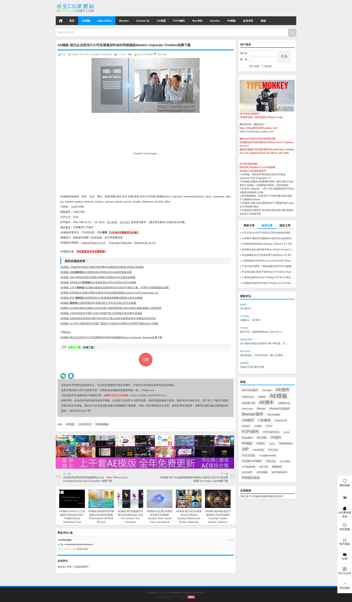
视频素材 (277, 466)
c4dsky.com (147, 390)
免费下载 (88, 347)
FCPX (269, 426)
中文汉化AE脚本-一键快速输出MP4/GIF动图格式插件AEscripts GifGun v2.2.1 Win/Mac (268, 266)
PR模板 (231, 20)
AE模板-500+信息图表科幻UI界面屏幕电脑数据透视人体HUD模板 (101, 297)
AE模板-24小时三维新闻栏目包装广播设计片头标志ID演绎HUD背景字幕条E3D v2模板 (109, 323)
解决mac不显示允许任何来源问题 (257, 138)
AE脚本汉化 (284, 403)
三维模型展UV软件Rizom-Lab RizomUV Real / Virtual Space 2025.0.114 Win (268, 260)
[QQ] (71, 376)
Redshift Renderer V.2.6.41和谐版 (257, 167)
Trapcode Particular (120, 242)
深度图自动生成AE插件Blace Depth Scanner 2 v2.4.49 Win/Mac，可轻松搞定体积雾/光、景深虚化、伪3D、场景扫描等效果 (268, 249)
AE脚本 (266, 402)
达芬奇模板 (261, 472)
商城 (263, 20)
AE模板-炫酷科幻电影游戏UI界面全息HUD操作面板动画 (96, 272)
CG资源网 (255, 496)
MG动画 (261, 437)
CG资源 (161, 20)
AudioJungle (247, 409)
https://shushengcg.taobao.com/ (257, 131)
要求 (65, 227)
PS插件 (260, 443)
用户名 (243, 53)
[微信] (63, 376)
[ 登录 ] (69, 566)
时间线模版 (102, 424)
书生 (63, 54)
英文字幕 (264, 467)
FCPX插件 (179, 20)
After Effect (105, 20)
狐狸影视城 (267, 496)
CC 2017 (125, 222)
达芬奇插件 (247, 472)
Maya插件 (247, 437)
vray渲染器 (258, 450)
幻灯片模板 (285, 461)
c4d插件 (248, 420)
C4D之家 (244, 496)
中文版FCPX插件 (252, 461)
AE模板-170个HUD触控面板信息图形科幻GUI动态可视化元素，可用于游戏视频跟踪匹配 (114, 287)
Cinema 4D (281, 420)
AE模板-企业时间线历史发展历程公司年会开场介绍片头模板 (98, 302)
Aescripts (267, 390)
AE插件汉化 (248, 397)
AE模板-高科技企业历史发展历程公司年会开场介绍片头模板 (98, 282)
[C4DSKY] (75, 4)
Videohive (285, 443)
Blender (124, 20)
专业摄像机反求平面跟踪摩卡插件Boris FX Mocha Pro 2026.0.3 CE (268, 255)
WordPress (199, 592)
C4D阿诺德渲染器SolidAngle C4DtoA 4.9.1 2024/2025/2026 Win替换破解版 (268, 243)
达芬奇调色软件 (279, 472)
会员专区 (248, 20)
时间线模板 (106, 54)
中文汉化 (273, 449)
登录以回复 (82, 549)
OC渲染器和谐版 (248, 163)
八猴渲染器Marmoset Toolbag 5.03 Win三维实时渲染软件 (268, 277)
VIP (245, 449)
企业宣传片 (85, 424)
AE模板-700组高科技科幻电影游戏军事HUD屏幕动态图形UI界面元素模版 (102, 267)
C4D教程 (264, 420)
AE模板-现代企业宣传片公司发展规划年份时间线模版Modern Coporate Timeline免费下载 (111, 337)
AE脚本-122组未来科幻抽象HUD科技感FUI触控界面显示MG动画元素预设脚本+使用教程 (110, 308)
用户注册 (254, 66)
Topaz (272, 444)
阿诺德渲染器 (251, 477)
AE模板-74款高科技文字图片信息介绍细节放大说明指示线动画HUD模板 (101, 313)
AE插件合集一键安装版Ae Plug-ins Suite (261, 117)
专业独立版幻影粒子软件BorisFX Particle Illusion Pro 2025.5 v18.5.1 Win (268, 271)
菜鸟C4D (278, 496)
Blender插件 (252, 414)
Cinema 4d (142, 20)
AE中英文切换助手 (250, 113)
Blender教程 (274, 414)
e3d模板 (258, 426)
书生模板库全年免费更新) (91, 251)
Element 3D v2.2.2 (145, 242)
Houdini (215, 20)
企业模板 (95, 54)
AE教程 (261, 397)
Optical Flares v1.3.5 (94, 242)
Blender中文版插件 (280, 408)
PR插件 (276, 437)
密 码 (243, 59)
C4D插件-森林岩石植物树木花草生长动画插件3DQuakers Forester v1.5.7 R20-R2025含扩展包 (268, 238)
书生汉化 (271, 461)
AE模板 (86, 20)
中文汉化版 (248, 455)
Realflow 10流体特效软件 (253, 171)
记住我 (268, 66)
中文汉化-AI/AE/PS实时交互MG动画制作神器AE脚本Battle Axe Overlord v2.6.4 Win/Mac (268, 232)
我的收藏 (161, 54)
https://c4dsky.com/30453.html (148, 395)
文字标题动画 (248, 467)
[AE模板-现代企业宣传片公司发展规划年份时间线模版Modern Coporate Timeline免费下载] (145, 85)
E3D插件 (246, 426)
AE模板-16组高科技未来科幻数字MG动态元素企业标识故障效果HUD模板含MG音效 (108, 318)
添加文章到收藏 (145, 54)
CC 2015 (112, 222)
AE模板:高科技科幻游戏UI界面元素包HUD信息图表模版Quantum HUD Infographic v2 (109, 292)
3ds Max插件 (250, 390)
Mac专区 (197, 20)
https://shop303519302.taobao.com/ (259, 128)
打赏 (145, 359)
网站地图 (161, 597)
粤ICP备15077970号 (177, 597)
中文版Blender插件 (267, 455)
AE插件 (282, 389)
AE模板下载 (248, 403)
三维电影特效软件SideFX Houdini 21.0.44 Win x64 (268, 283)
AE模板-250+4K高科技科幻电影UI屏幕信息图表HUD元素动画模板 (97, 277)
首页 (61, 20)
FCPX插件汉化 (271, 432)
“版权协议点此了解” (80, 410)
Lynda (286, 432)
